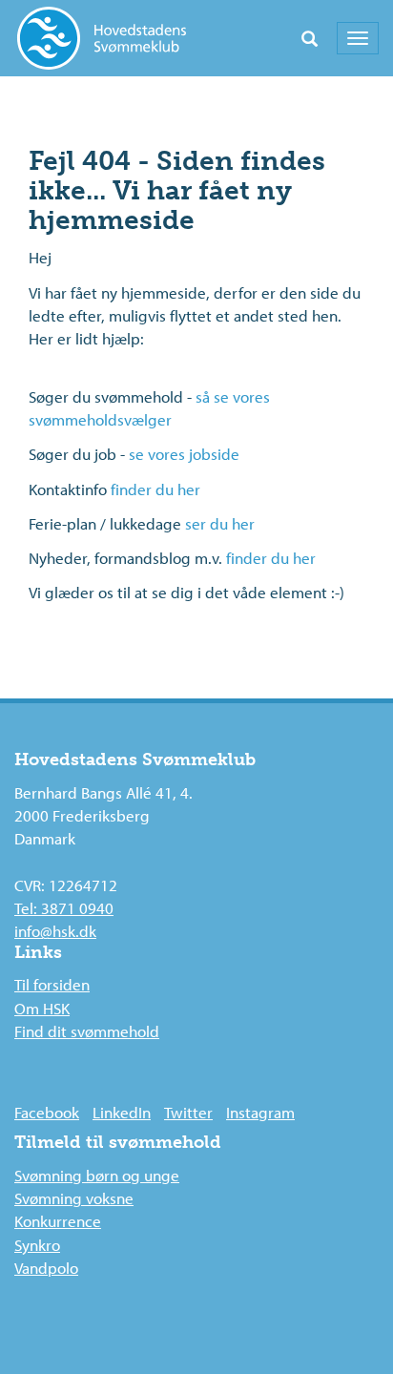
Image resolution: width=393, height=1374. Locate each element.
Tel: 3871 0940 (64, 908)
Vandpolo (46, 1268)
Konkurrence (57, 1221)
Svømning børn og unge (96, 1175)
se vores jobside (184, 454)
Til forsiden (52, 984)
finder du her (155, 489)
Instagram (260, 1112)
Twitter (188, 1112)
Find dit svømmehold (86, 1031)
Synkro (37, 1245)
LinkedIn (122, 1112)
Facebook (46, 1112)
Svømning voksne (74, 1198)
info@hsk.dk (55, 931)
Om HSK (42, 1008)
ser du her (220, 523)
